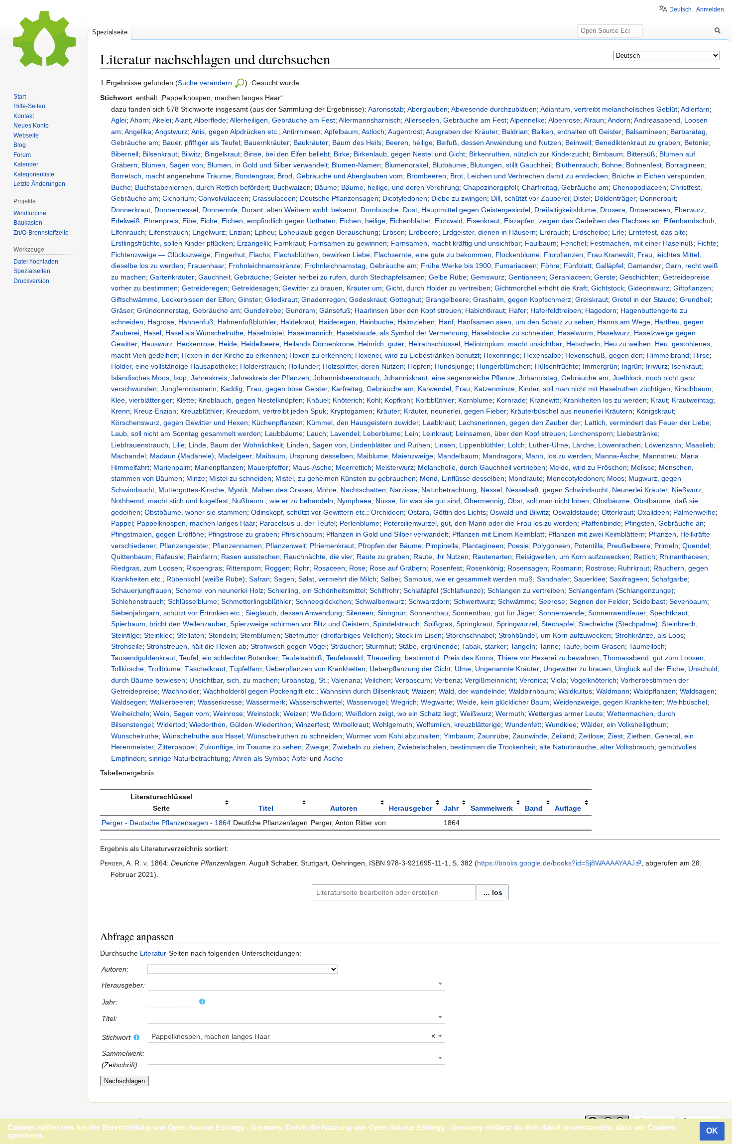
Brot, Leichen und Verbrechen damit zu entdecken (529, 176)
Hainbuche (376, 322)
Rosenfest (446, 568)
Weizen (295, 713)
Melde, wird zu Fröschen (588, 467)
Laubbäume (284, 433)
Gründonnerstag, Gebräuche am (188, 310)
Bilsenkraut (159, 154)
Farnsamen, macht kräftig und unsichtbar (456, 243)
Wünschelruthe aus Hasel (202, 736)
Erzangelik (253, 243)
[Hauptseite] (44, 40)
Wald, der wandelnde (472, 691)
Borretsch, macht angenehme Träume (171, 176)
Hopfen (419, 366)
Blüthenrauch (577, 165)
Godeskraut (367, 299)
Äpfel (300, 758)
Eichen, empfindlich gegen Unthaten (279, 221)
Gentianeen (526, 277)
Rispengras (204, 568)
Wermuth (509, 713)
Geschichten (639, 277)
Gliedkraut (281, 299)
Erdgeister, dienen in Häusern (489, 232)
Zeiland (563, 736)
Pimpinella (442, 546)
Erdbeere (423, 232)
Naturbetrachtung (449, 490)
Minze (195, 478)
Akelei (161, 120)
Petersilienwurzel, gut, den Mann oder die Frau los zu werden (480, 523)
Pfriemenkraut (332, 546)
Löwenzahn (663, 445)
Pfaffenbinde (601, 523)
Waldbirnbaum (531, 691)
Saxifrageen (628, 579)
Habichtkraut (485, 310)
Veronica (533, 680)
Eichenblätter (410, 221)
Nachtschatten (363, 490)
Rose (357, 568)
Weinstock (263, 713)
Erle (618, 232)
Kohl (373, 400)
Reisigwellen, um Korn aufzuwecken (572, 557)
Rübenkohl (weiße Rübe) (205, 579)
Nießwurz (687, 490)
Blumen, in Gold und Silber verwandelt (267, 165)
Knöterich (348, 400)
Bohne (612, 165)
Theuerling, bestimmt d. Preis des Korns (430, 658)
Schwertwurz (474, 601)
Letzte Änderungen (39, 183)
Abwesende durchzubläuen (494, 109)
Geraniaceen (569, 277)
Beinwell (578, 142)
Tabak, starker (484, 646)
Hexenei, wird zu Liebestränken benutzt (417, 355)
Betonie (696, 142)
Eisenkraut (483, 221)
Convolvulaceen (223, 198)
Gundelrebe (262, 310)
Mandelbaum (458, 456)
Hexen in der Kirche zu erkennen (233, 355)
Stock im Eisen (418, 635)
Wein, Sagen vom (181, 713)
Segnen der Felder (598, 601)
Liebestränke (637, 433)
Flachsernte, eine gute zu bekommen (432, 255)
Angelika (137, 132)
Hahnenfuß (196, 322)
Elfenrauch (128, 232)
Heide (228, 344)
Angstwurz (171, 132)
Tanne (549, 646)
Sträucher (346, 646)
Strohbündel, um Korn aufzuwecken (554, 635)
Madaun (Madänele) (182, 456)
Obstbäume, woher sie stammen (195, 512)
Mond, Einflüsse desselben (462, 478)
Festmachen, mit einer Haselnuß (641, 243)
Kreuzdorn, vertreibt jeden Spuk (276, 411)
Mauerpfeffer (267, 467)
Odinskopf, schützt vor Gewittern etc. (309, 512)
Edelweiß (125, 221)
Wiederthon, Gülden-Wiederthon (240, 724)
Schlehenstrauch (137, 601)
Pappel (122, 523)
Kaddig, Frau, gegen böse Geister (274, 389)
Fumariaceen (516, 266)
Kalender (25, 164)
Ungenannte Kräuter (507, 669)
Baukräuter (310, 142)
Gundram (300, 310)
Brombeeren (426, 176)
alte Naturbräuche (567, 747)
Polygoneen (551, 546)
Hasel (152, 333)
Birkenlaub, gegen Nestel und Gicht (409, 154)
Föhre (550, 266)
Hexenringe (502, 355)
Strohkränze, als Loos (649, 635)
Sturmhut (380, 646)
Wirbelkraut (350, 724)
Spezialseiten (31, 271)
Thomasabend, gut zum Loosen (653, 658)
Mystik (238, 490)
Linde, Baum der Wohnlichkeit (236, 445)
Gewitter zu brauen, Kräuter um (332, 288)
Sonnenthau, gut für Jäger (493, 613)
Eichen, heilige (362, 221)
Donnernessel (176, 210)
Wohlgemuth (392, 724)
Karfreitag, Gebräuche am (373, 389)
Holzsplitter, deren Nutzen (363, 366)
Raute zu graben (383, 557)
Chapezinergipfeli (490, 187)
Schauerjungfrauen (141, 590)
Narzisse (403, 490)
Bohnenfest (644, 165)
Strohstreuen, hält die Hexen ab (196, 646)
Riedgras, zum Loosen (146, 568)
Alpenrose (564, 120)
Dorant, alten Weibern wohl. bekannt (299, 210)
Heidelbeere (260, 344)
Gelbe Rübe (448, 277)
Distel (582, 198)
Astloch (373, 132)
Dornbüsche (380, 210)
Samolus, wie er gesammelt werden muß (468, 579)
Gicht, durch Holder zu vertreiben (438, 288)
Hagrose (160, 322)
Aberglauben (427, 109)
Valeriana (346, 680)
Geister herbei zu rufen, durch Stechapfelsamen (349, 277)
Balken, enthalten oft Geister (576, 132)
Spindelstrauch (396, 624)
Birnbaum (608, 154)
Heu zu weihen (627, 344)
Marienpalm (172, 467)
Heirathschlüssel (434, 344)
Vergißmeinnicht (490, 680)
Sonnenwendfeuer (617, 613)
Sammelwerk (492, 808)
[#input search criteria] (239, 83)
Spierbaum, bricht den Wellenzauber (168, 624)
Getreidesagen (255, 288)
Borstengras (254, 176)
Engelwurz (208, 232)
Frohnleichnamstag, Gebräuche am (361, 266)
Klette (185, 400)
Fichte (707, 243)
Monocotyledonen (575, 478)
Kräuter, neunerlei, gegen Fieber (455, 411)
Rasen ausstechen (250, 557)
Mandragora (502, 456)
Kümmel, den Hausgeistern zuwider (363, 423)
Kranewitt (544, 400)
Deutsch (680, 9)
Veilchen (378, 680)
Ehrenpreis (161, 221)
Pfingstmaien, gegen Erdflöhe (157, 534)
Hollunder (303, 366)
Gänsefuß (335, 310)
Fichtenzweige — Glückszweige (161, 255)
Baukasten (27, 222)
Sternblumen (260, 635)
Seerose (552, 601)
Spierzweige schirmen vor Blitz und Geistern (299, 624)
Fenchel (573, 243)
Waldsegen (128, 702)
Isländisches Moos (140, 378)
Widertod (171, 724)
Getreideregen (205, 288)
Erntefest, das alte (657, 232)
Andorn (619, 120)
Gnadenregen (323, 299)
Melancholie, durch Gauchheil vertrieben (481, 467)
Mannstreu (660, 456)
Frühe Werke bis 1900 (456, 266)
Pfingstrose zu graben (242, 534)
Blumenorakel (406, 165)
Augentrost (405, 132)
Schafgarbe (669, 579)
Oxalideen (653, 512)
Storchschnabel (470, 635)
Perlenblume (359, 523)
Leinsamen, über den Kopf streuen (510, 433)
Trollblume (164, 669)
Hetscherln (583, 344)
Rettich (644, 557)
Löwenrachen (619, 445)
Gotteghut (405, 299)
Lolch (516, 445)
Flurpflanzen (563, 255)
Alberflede (210, 120)
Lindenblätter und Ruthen (390, 445)
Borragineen (685, 165)
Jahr (451, 808)
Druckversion (31, 281)
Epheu (264, 232)
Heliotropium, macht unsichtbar (513, 344)
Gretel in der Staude (644, 299)
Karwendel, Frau (444, 389)
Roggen (277, 568)
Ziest (615, 736)
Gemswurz (487, 277)
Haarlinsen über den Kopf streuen (408, 310)
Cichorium (178, 198)
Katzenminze (494, 389)
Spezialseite (109, 32)
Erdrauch (554, 232)
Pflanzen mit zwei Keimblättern (596, 534)
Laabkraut (439, 423)
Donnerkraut (130, 210)
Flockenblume (517, 255)
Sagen (284, 579)
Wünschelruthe (134, 736)
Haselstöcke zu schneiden (513, 333)
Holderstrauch (262, 366)
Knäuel (318, 400)
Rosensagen (527, 568)
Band (534, 808)
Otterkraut (617, 512)
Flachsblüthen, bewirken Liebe (322, 255)
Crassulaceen (274, 198)
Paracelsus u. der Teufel (297, 523)
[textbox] (296, 1036)
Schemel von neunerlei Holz (219, 590)
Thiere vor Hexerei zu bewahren (548, 658)
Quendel (695, 546)
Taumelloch (647, 646)
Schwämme (516, 601)
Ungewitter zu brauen (577, 669)
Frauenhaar (206, 266)
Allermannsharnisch (370, 120)
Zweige (317, 747)
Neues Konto (31, 125)
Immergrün (600, 366)
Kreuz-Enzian (155, 411)
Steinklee (158, 635)
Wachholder (180, 691)
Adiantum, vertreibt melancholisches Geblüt (608, 109)
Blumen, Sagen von (172, 165)
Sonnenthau (429, 613)
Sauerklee (590, 579)
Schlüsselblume (192, 601)
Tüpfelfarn (246, 669)
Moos (615, 478)
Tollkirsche (127, 669)
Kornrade (511, 400)
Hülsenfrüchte (557, 366)
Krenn (120, 411)
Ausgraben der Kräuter (462, 132)
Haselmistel (265, 333)
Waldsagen (697, 691)
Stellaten (190, 635)
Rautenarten (492, 557)
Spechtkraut (669, 613)
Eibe (189, 221)
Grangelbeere (447, 299)
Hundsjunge (454, 366)
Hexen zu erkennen (320, 355)
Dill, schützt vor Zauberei (530, 198)
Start (19, 96)
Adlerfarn (695, 109)
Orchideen (387, 512)
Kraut (659, 400)
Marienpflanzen (219, 467)
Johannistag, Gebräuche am (564, 378)
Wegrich (404, 702)
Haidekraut (297, 322)
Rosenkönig (484, 568)
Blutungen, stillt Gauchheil (511, 165)
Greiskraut (591, 299)
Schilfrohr (384, 590)
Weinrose (228, 713)
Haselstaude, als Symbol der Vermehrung (402, 333)
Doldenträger (615, 198)
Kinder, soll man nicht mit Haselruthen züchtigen (594, 389)
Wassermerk (265, 702)
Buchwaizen (292, 187)
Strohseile (126, 646)
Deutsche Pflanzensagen (339, 198)
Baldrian (515, 132)
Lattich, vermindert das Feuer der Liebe (647, 423)
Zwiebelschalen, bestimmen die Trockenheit (466, 747)
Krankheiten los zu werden (605, 400)
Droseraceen (649, 210)
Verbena (447, 680)
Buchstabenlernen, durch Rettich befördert (202, 187)
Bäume (326, 187)
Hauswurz (157, 344)
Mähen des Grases (282, 490)
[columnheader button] (271, 803)
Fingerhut (230, 255)
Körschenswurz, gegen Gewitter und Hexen (179, 423)
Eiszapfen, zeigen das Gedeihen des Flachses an (582, 221)
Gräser (122, 310)
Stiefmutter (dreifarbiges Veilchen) (337, 635)
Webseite (26, 135)
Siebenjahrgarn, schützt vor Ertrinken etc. (176, 613)
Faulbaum (541, 243)
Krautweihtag (692, 400)
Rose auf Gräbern (397, 568)
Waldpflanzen (654, 691)
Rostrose (600, 568)
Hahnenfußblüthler (247, 322)
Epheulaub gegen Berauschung (328, 232)
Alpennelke (527, 120)
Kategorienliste (33, 174)
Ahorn (139, 120)
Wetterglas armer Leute (565, 713)
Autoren (344, 808)
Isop (180, 378)
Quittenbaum (131, 557)
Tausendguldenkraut (143, 658)
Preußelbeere (628, 546)
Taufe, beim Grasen (594, 646)
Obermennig (483, 501)
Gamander (644, 266)
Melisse (643, 467)
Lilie (178, 445)
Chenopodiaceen (639, 187)
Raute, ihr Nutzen (441, 557)
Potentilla (588, 546)
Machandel (128, 456)
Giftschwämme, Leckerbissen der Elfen (172, 299)
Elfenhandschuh (689, 221)
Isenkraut (686, 366)
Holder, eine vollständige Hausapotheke (173, 366)
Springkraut (474, 624)
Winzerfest (312, 724)
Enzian (239, 232)
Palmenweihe (694, 512)
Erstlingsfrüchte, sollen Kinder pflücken (172, 243)
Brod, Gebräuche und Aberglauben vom (340, 176)
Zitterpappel (177, 747)
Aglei (118, 120)
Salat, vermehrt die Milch (337, 579)
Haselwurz (613, 333)
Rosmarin (566, 568)
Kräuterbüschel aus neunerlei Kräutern (571, 411)
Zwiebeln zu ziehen (363, 747)
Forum (22, 154)
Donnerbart (658, 198)
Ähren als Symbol (260, 758)
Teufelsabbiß (302, 658)
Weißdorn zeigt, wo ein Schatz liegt (401, 713)
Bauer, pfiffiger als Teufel (201, 142)
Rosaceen (329, 568)
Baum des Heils (356, 142)
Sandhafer (553, 579)
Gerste (604, 277)
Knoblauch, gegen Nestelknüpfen (250, 400)
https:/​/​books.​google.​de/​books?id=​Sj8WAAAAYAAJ (556, 863)
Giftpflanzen (692, 288)
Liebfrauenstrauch (139, 445)
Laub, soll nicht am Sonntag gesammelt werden (186, 433)
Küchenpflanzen (277, 423)
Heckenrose (196, 344)
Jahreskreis (209, 378)
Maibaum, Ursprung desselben (304, 456)
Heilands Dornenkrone (318, 344)
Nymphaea (354, 501)
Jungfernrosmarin (189, 389)
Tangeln (522, 646)
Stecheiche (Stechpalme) (618, 624)
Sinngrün (391, 613)
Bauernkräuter (266, 142)
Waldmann (612, 691)
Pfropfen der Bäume (390, 546)
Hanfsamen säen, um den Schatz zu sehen (526, 322)
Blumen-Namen (356, 165)
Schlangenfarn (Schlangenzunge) (621, 590)
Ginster (249, 299)
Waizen (423, 691)
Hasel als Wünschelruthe (204, 333)
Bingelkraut (222, 154)
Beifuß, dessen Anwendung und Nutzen (499, 142)
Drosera (612, 210)
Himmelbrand (668, 355)
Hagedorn (600, 310)
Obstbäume (611, 501)
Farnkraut (289, 243)
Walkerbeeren (172, 702)
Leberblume (382, 433)
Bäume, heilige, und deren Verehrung (400, 187)
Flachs (259, 255)
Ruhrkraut (633, 568)
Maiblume (372, 456)
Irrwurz (657, 366)
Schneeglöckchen (323, 601)
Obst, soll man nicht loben (548, 501)
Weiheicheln (130, 713)
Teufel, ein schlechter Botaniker (228, 658)
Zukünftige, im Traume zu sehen (251, 747)
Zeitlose (591, 736)
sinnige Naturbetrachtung (189, 758)
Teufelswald (344, 658)
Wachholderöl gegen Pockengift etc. (259, 691)
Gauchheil (214, 277)
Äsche (333, 758)
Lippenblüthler (481, 445)
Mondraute (525, 478)
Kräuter (388, 411)
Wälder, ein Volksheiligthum (624, 724)
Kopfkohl (398, 400)
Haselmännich (310, 333)
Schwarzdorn (429, 601)
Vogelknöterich (593, 680)
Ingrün (631, 366)
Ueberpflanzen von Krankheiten (316, 669)
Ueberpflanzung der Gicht (410, 669)
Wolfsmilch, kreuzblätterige (458, 724)
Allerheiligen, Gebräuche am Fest (282, 120)
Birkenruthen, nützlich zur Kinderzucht (529, 154)
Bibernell (124, 154)
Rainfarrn (202, 557)
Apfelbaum (341, 132)
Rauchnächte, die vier (318, 557)
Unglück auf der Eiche (649, 669)
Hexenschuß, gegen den (604, 355)
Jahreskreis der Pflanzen (270, 378)
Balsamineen (645, 132)
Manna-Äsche (617, 456)
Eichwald (449, 221)
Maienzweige (412, 456)
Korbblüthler (435, 400)
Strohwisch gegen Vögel (288, 646)
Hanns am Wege (624, 322)
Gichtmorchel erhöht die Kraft (540, 288)
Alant (183, 120)
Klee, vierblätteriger (141, 400)
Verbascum (412, 680)
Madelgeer (235, 456)
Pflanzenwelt (286, 546)
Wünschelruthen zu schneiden (294, 736)
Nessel (491, 490)
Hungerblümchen (504, 366)
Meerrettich (353, 467)
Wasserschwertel (316, 702)
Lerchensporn (591, 433)
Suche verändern (206, 83)
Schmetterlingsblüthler (256, 601)
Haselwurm (575, 333)
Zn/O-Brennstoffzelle (41, 232)
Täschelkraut (205, 669)
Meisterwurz (394, 467)
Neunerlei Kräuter (640, 490)
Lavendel (344, 433)
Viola (558, 680)
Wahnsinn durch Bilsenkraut (364, 691)
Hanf (446, 322)
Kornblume (475, 400)
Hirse (701, 355)
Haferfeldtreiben (555, 310)
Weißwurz (475, 713)
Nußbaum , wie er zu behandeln (282, 501)
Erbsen (393, 232)
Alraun (594, 120)
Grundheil (695, 299)
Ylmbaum (459, 736)
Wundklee (561, 724)
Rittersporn (243, 568)
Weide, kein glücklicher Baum (503, 702)
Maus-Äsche (312, 467)
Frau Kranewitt (610, 255)
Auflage (568, 808)
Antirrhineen (301, 132)
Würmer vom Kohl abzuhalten (393, 736)
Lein (411, 433)
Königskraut (655, 411)
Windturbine (29, 213)
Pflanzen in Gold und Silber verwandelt (387, 534)
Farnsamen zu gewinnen (348, 243)
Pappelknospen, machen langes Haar (196, 523)
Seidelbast (648, 601)
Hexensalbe (542, 355)
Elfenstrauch (168, 232)
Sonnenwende (561, 613)
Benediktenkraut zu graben (637, 142)
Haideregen (337, 322)
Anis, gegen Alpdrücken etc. (235, 132)
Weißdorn (326, 713)
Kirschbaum (693, 389)
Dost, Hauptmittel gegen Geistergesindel (466, 210)
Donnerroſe (220, 210)
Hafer (517, 310)
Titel (265, 808)
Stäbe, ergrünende (428, 646)
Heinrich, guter (381, 344)
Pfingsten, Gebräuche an (664, 523)
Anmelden (710, 9)
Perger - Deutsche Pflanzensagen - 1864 (166, 823)
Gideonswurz (648, 288)
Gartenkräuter (172, 277)
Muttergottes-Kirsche (191, 490)
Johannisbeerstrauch (346, 378)
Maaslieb (699, 445)
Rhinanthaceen (683, 557)
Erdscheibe (590, 232)
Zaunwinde (529, 736)
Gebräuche (251, 277)
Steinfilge (125, 635)
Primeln (666, 546)
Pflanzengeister (184, 546)
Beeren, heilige (409, 142)
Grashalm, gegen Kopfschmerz (522, 299)
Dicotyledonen (404, 198)
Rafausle (170, 557)
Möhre (326, 490)
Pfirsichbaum (301, 534)
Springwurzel (516, 624)
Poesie (518, 546)
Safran (259, 579)
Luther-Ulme (548, 445)
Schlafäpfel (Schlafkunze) (443, 590)
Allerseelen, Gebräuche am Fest (455, 120)
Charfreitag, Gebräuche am (565, 187)
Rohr (301, 568)
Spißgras (438, 624)
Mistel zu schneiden (240, 478)
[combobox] (394, 892)
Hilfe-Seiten (29, 106)
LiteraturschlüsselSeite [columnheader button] (161, 802)
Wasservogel (367, 702)
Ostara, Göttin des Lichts (447, 512)
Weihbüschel (687, 702)
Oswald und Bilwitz (519, 512)
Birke (342, 154)
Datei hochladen (35, 261)
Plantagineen (482, 546)
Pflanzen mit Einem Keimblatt (498, 534)
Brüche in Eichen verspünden (658, 176)
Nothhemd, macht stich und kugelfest (169, 501)
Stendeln (222, 635)
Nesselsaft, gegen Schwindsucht (557, 490)
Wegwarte (437, 702)
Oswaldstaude (575, 512)
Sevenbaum (688, 601)
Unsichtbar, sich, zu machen (233, 680)
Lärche (583, 445)
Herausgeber (410, 808)
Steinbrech (679, 624)
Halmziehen (416, 322)
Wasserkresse (220, 702)
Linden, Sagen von (316, 445)
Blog (19, 145)
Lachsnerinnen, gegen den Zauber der (520, 423)
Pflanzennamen (237, 546)
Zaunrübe (493, 736)
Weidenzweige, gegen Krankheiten (608, 702)
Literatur (153, 953)
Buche (121, 187)
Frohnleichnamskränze (265, 266)
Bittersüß (641, 154)
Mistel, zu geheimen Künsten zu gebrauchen (345, 478)
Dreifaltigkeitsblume (565, 210)
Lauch (316, 433)
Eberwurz (689, 210)
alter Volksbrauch (627, 747)
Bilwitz (191, 154)
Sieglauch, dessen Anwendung (293, 613)
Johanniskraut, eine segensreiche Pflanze (449, 378)
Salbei (390, 579)
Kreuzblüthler (201, 411)
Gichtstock (607, 288)
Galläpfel (609, 266)
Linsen (444, 445)
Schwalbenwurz (379, 601)
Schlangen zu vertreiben (526, 590)
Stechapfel (558, 624)
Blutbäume (449, 165)
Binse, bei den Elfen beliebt (287, 154)
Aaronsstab (386, 109)
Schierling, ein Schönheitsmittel (316, 590)
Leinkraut (437, 433)
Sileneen (359, 613)
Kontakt (23, 116)
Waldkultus (575, 691)
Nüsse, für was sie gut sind (417, 501)
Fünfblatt (578, 266)
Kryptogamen (351, 411)
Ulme (463, 669)
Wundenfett (523, 724)
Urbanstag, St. (304, 680)
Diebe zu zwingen (459, 198)
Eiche (209, 221)
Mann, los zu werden (558, 456)
